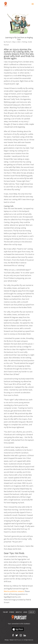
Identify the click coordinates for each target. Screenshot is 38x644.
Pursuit (8, 42)
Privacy (7, 640)
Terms (11, 640)
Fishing (24, 42)
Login (25, 612)
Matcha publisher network (14, 591)
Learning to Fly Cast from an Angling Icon (19, 38)
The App (5, 612)
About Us (19, 612)
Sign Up (31, 612)
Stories (11, 612)
